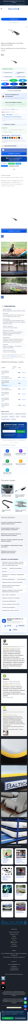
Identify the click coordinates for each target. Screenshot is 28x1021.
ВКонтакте (4, 165)
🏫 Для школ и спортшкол (8, 413)
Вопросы (13, 419)
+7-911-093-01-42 (14, 968)
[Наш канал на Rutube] (3, 987)
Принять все (8, 1018)
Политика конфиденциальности (9, 440)
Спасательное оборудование (9, 601)
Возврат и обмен (6, 419)
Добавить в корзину (14, 153)
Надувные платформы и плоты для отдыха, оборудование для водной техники (12, 591)
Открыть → (24, 372)
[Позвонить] (14, 84)
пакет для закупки (11, 355)
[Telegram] (22, 80)
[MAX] (5, 84)
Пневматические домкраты (8, 607)
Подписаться (21, 431)
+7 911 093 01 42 (13, 19)
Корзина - (15, 22)
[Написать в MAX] (25, 998)
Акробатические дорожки (15, 568)
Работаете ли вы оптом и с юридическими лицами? (8, 552)
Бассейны (4, 571)
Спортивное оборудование (8, 579)
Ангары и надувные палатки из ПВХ (10, 604)
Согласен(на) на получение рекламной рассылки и (13, 435)
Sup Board (4, 568)
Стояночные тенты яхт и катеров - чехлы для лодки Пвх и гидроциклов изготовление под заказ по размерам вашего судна (12, 564)
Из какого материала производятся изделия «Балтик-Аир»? (11, 523)
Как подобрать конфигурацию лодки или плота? (11, 546)
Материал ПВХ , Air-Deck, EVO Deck (10, 610)
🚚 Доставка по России (20, 413)
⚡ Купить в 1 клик (14, 87)
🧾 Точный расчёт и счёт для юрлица (11, 116)
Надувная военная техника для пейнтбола (12, 582)
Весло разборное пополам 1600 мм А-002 (5, 394)
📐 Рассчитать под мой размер (14, 90)
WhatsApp (11, 163)
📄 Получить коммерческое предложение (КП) (14, 158)
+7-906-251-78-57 (14, 970)
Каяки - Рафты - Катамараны (9, 594)
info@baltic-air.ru (15, 964)
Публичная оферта (14, 442)
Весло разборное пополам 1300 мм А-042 (5, 372)
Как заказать (5, 416)
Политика (20, 1014)
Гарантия (23, 416)
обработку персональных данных (20, 435)
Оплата (17, 416)
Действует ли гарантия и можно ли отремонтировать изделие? (11, 534)
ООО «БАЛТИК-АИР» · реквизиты (9, 445)
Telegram (18, 163)
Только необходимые (20, 1018)
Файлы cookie (22, 440)
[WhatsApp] (13, 80)
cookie (3, 1015)
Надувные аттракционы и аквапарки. (11, 597)
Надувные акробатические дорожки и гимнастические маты (11, 586)
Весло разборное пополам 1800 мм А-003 (5, 405)
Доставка (12, 416)
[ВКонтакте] (14, 169)
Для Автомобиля (21, 579)
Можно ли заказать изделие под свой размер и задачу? (12, 540)
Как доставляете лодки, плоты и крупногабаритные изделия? (10, 529)
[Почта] (23, 84)
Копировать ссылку (14, 165)
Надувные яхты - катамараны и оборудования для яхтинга (13, 575)
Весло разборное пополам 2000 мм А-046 (5, 399)
